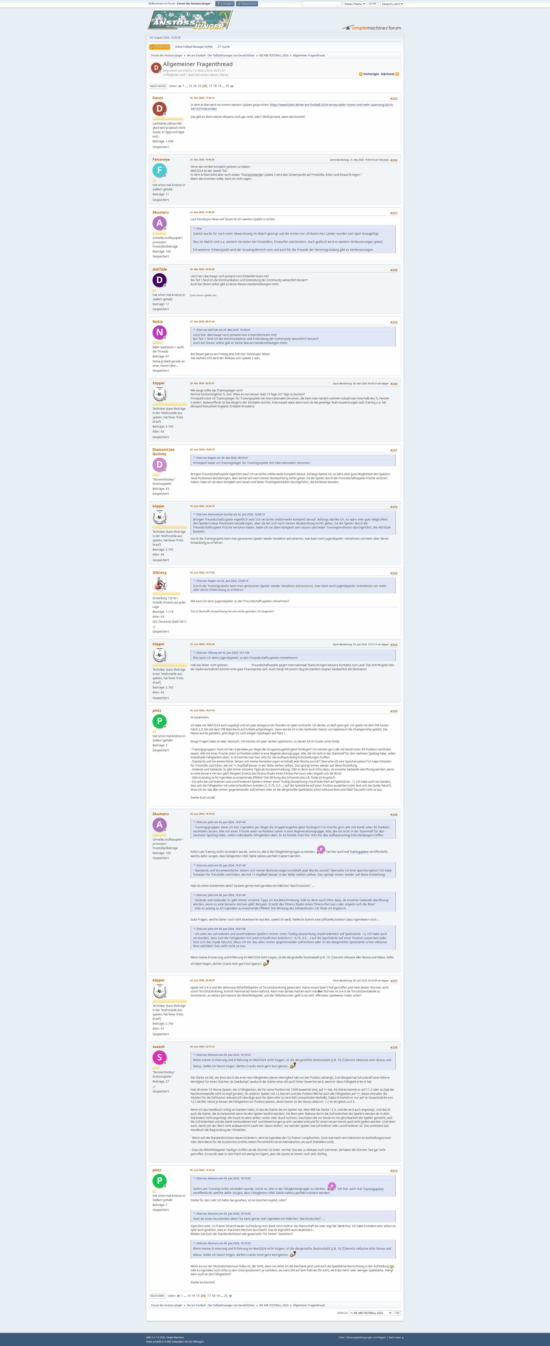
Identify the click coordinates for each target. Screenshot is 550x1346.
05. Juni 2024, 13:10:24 (202, 1170)
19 (219, 86)
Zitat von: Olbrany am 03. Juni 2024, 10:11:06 (222, 653)
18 (215, 86)
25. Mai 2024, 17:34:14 (202, 97)
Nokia (158, 321)
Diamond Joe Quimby (163, 451)
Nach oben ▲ (396, 1337)
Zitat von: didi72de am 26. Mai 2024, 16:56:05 (223, 330)
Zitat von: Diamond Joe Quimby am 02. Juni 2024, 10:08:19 (230, 514)
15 (199, 86)
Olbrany (160, 572)
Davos (158, 97)
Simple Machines (175, 1337)
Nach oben (157, 1295)
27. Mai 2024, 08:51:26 (202, 321)
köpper (159, 383)
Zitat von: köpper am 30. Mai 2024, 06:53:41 (222, 458)
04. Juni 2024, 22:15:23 (202, 1046)
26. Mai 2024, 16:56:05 (202, 269)
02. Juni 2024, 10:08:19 (202, 449)
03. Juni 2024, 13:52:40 (202, 644)
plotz (157, 710)
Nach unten (158, 86)
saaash (159, 1046)
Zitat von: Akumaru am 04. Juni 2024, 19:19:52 (223, 1055)
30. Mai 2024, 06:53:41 (202, 383)
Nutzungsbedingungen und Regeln (366, 1337)
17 (210, 86)
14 (195, 86)
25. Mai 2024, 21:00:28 (202, 212)
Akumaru (161, 212)
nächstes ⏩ (390, 74)
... (186, 86)
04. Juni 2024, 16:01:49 (202, 710)
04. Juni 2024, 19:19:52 (202, 813)
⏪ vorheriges (369, 74)
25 (227, 86)
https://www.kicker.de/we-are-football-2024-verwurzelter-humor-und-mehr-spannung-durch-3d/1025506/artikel (292, 107)
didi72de (160, 269)
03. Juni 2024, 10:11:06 (202, 572)
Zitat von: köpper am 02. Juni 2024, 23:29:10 (222, 581)
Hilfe (341, 1337)
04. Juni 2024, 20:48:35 (202, 980)
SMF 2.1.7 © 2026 (155, 1337)
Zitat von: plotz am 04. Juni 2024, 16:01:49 (221, 822)
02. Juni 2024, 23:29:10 (202, 506)
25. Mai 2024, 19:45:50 (202, 159)
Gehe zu (342, 1312)
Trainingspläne (359, 852)
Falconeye (161, 159)
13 (190, 86)
